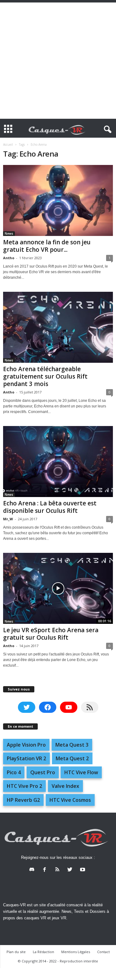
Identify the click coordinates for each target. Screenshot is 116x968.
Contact (103, 951)
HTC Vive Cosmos (70, 800)
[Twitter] (71, 870)
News (9, 233)
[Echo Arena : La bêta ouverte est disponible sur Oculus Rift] (58, 461)
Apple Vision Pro (26, 744)
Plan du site (16, 951)
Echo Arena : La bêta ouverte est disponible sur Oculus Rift (50, 507)
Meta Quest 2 (72, 758)
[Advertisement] (58, 60)
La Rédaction (43, 951)
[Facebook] (46, 870)
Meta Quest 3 (71, 744)
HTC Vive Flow (81, 772)
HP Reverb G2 (23, 800)
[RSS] (58, 870)
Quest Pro (42, 772)
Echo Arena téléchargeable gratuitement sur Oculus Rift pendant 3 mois (45, 376)
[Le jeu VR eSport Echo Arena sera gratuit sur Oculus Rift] (58, 588)
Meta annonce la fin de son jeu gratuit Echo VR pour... (47, 246)
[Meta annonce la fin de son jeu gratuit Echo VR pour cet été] (58, 200)
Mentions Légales (75, 951)
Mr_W (8, 519)
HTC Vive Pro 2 (24, 786)
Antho (8, 257)
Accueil (8, 144)
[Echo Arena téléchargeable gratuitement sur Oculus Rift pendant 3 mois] (58, 327)
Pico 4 (14, 772)
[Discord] (33, 870)
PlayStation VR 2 (26, 758)
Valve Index (65, 786)
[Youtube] (83, 870)
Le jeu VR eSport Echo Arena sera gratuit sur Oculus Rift (50, 634)
